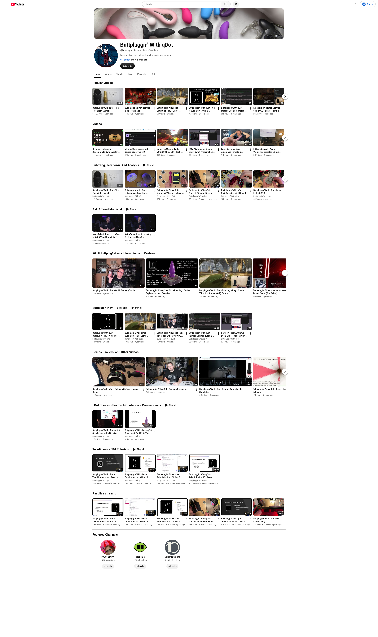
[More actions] (122, 108)
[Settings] (355, 4)
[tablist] (189, 74)
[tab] (97, 74)
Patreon (126, 60)
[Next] (285, 96)
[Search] (226, 4)
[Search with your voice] (236, 4)
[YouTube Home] (17, 4)
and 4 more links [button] (139, 60)
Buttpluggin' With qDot (101, 196)
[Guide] (5, 4)
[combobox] (183, 4)
